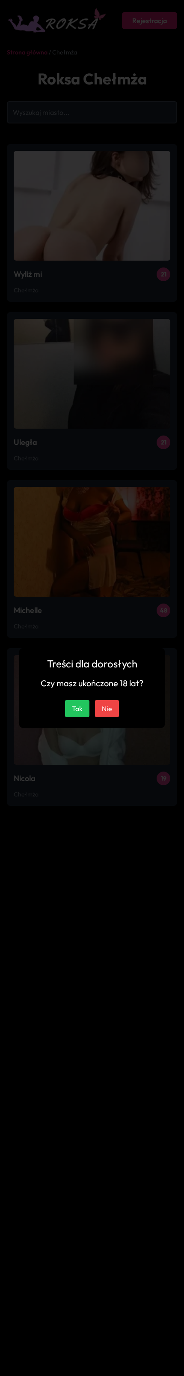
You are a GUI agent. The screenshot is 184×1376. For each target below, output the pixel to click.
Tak (77, 708)
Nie (107, 708)
